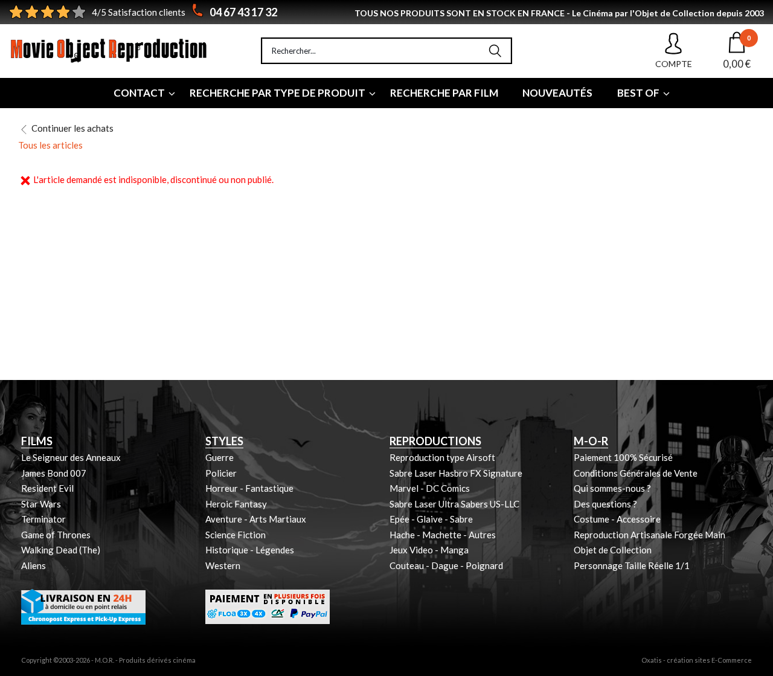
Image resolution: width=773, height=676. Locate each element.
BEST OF (638, 92)
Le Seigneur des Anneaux (71, 457)
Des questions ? (605, 503)
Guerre (219, 457)
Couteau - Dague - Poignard (446, 565)
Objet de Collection (613, 549)
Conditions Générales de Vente (636, 473)
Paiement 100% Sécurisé (623, 457)
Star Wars (41, 503)
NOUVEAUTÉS (557, 92)
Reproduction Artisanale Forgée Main (649, 534)
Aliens (33, 565)
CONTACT (139, 92)
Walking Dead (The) (60, 549)
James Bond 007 (53, 473)
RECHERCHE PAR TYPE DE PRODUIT (277, 92)
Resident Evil (47, 488)
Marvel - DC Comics (430, 488)
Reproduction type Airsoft (442, 457)
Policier (221, 473)
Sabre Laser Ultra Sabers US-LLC (454, 503)
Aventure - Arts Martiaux (255, 518)
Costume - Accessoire (617, 518)
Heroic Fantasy (236, 503)
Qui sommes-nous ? (612, 488)
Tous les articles (50, 145)
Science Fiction (235, 534)
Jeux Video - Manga (429, 549)
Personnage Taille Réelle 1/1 (632, 565)
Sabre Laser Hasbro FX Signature (456, 473)
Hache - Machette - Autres (443, 534)
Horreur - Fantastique (249, 488)
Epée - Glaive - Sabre (431, 518)
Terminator (43, 518)
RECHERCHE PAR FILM (444, 92)
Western (222, 565)
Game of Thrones (56, 534)
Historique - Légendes (249, 549)
